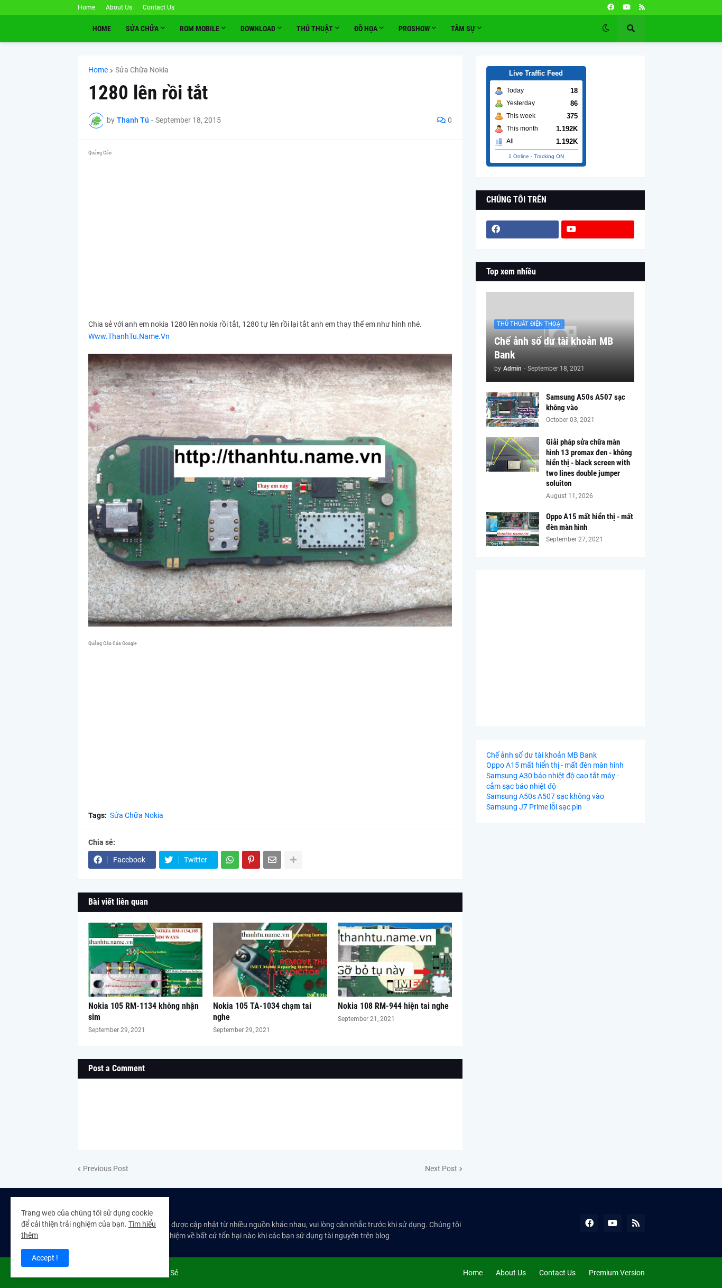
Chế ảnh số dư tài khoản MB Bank (553, 348)
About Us (119, 7)
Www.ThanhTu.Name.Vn (129, 336)
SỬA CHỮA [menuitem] (142, 28)
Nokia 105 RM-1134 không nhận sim (143, 1011)
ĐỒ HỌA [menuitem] (365, 28)
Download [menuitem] (257, 28)
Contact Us (158, 7)
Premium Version (617, 1272)
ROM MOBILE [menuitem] (199, 28)
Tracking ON (549, 156)
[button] (605, 28)
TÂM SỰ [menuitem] (463, 28)
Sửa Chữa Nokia (142, 69)
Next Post (441, 1168)
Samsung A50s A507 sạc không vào (585, 402)
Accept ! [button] (45, 1258)
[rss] (642, 7)
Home (86, 7)
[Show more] (293, 860)
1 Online (518, 156)
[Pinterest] (251, 860)
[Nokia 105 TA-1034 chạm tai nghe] (270, 960)
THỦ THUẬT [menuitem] (315, 28)
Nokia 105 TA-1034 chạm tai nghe (262, 1011)
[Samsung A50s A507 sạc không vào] (512, 409)
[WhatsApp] (230, 860)
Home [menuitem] (101, 28)
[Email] (272, 860)
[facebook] (610, 7)
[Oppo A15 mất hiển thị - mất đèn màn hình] (512, 529)
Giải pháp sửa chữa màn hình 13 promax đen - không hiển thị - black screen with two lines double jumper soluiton (589, 462)
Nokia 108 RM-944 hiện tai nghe (393, 1006)
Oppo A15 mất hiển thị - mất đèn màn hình (589, 522)
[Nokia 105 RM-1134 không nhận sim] (145, 960)
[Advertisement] (270, 234)
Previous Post (105, 1168)
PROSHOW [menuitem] (414, 28)
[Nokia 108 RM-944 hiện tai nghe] (395, 960)
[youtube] (627, 7)
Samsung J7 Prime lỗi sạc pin (534, 807)
